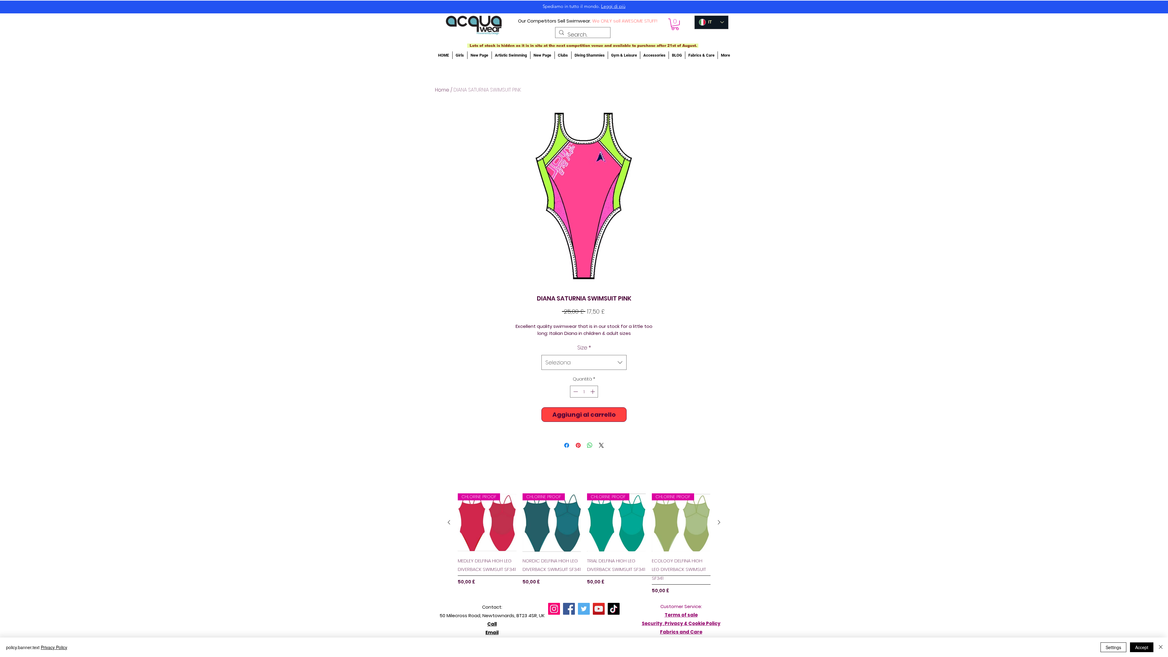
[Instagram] (554, 609)
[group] (584, 543)
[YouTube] (599, 609)
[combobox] (584, 362)
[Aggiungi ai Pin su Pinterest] (578, 445)
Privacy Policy (54, 647)
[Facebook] (569, 609)
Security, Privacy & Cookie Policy (681, 623)
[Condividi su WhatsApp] (589, 445)
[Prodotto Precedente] (449, 522)
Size (584, 347)
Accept (1141, 647)
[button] (675, 24)
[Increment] (593, 391)
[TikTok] (614, 609)
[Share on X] (601, 445)
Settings (1113, 647)
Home (442, 89)
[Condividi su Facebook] (566, 445)
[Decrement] (575, 391)
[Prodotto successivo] (719, 522)
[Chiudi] (1160, 647)
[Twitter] (584, 609)
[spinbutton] (584, 391)
